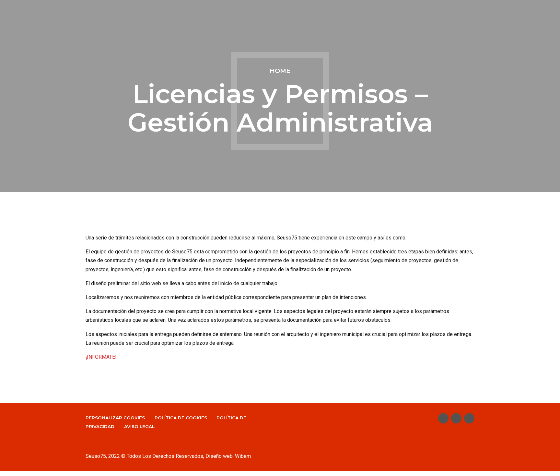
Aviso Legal (139, 426)
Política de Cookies (181, 417)
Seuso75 (96, 456)
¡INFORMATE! (101, 357)
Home (280, 71)
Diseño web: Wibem (228, 456)
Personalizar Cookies (115, 417)
